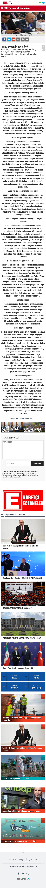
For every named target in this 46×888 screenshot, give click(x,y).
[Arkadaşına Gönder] (18, 39)
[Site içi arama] (27, 873)
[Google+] (13, 39)
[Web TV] (40, 3)
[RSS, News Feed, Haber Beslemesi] (23, 873)
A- (43, 49)
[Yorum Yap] (27, 39)
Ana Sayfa (13, 859)
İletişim (29, 859)
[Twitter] (9, 39)
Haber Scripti (21, 879)
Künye (21, 859)
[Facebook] (4, 39)
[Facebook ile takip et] (18, 873)
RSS (35, 859)
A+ (43, 46)
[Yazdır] (23, 39)
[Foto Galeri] (43, 3)
